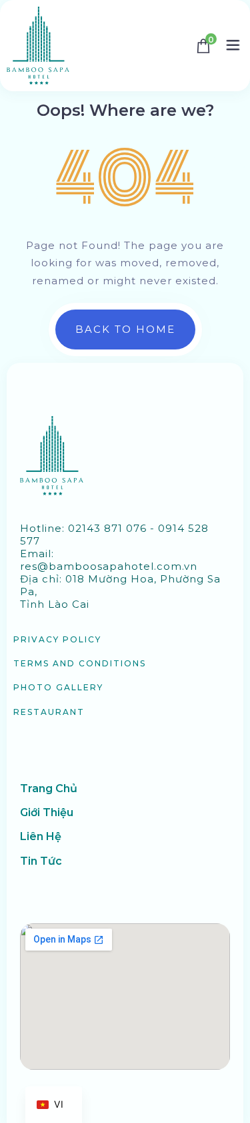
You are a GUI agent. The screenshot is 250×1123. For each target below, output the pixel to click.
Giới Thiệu (46, 812)
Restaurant (49, 712)
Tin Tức (41, 861)
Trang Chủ (48, 788)
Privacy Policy (57, 639)
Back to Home (125, 329)
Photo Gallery (58, 687)
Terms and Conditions (79, 663)
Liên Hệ (40, 836)
